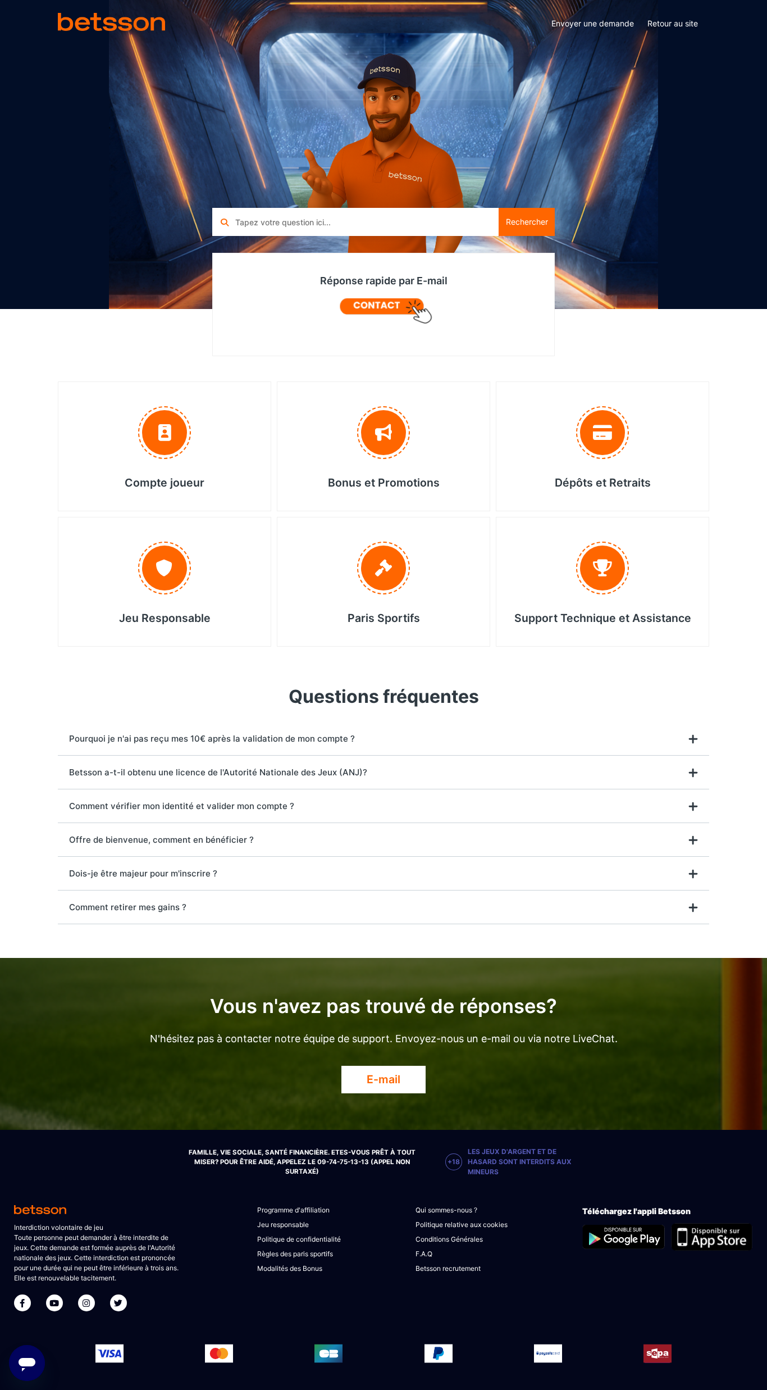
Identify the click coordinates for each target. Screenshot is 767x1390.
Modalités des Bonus (289, 1268)
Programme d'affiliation (293, 1210)
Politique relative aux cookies (462, 1224)
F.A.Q (424, 1254)
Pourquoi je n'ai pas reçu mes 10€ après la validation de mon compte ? (212, 738)
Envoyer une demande (592, 23)
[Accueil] (111, 24)
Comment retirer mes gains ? (127, 907)
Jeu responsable (283, 1224)
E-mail (383, 1079)
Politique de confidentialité (299, 1239)
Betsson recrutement (448, 1268)
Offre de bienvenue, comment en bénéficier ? (161, 839)
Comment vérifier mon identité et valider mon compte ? (181, 806)
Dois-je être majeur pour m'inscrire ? (143, 873)
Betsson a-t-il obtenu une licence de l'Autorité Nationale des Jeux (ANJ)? (218, 772)
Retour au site (672, 23)
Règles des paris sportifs (295, 1254)
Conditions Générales (449, 1239)
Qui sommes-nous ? (446, 1210)
